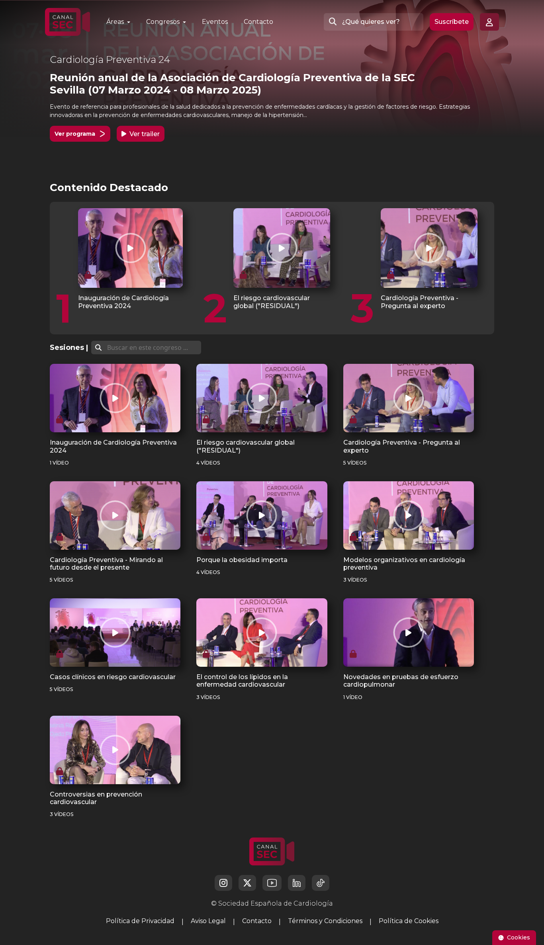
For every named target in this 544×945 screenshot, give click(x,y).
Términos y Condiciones (325, 921)
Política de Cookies (408, 921)
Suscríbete (451, 21)
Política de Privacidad (140, 921)
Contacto (258, 21)
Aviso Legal (208, 921)
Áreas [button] (115, 21)
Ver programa (75, 133)
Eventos (215, 21)
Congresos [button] (163, 21)
